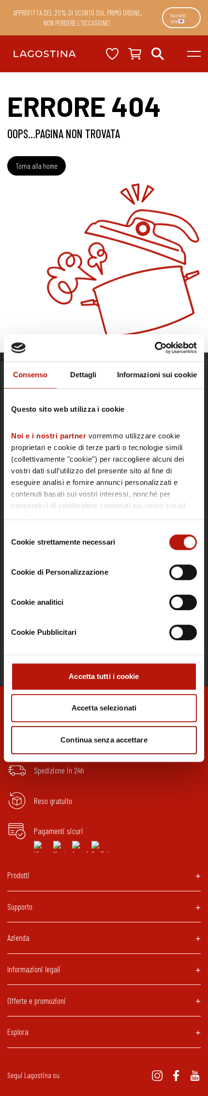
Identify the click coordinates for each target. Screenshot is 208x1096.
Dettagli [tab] (83, 375)
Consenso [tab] (30, 375)
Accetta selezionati (104, 708)
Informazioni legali (33, 969)
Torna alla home (36, 165)
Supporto (19, 906)
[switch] (183, 572)
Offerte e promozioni (36, 1000)
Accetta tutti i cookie (104, 676)
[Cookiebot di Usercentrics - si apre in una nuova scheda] (154, 347)
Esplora (18, 1031)
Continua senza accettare (103, 740)
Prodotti (18, 875)
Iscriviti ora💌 (178, 18)
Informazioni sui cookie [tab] (157, 375)
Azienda (18, 937)
